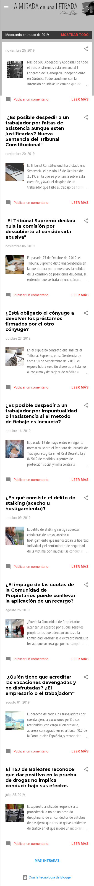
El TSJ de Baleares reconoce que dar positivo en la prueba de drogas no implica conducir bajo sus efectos (40, 777)
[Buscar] (87, 9)
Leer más (80, 99)
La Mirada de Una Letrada (47, 19)
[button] (86, 49)
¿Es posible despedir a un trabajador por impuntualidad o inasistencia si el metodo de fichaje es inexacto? (41, 413)
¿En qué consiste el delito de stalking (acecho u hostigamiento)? (40, 503)
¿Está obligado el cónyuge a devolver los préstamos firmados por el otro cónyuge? (39, 321)
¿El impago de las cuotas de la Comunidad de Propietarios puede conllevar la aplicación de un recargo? (40, 593)
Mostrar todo (75, 35)
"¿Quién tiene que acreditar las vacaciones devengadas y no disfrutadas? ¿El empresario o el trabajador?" (40, 685)
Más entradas (47, 860)
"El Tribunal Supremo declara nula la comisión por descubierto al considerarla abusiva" (40, 229)
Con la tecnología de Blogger (50, 877)
